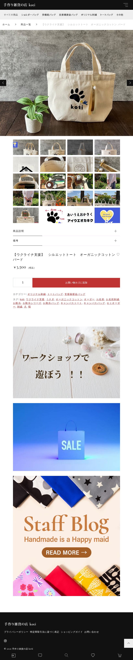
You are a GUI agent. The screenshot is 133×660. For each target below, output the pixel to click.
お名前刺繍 (112, 299)
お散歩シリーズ (32, 303)
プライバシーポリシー (16, 632)
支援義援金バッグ (68, 14)
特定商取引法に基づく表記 (44, 632)
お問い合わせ (91, 632)
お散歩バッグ (51, 303)
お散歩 (17, 303)
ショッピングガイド (72, 632)
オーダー (89, 299)
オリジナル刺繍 (89, 14)
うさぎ (50, 299)
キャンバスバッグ (94, 303)
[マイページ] (13, 655)
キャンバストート (71, 303)
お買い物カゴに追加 (76, 282)
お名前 (100, 299)
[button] (3, 83)
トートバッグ (106, 14)
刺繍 (19, 306)
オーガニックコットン (69, 299)
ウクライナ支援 (35, 299)
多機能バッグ (49, 14)
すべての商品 (11, 14)
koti (22, 299)
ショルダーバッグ (30, 14)
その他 (119, 14)
